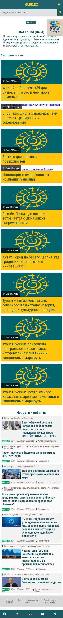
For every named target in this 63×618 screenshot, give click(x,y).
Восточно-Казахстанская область (45, 590)
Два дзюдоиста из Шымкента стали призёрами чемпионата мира (40, 474)
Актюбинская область (47, 441)
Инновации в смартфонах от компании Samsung (25, 177)
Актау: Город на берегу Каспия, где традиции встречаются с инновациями (30, 261)
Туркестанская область (48, 482)
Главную (7, 42)
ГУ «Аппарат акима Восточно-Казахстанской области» (26, 575)
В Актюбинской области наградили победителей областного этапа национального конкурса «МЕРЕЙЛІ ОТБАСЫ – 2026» (39, 429)
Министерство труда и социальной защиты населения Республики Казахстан (31, 447)
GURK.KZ (31, 4)
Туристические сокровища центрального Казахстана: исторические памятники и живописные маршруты (25, 351)
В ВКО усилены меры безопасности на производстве (41, 580)
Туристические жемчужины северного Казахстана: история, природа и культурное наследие (28, 305)
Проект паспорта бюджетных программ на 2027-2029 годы (28, 454)
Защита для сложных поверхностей (19, 159)
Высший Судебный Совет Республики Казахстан (24, 515)
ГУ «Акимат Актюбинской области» (18, 418)
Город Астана (43, 461)
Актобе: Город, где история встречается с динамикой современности (24, 218)
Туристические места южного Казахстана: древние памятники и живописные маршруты (30, 396)
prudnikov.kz (50, 602)
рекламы (31, 600)
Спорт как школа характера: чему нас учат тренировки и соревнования (30, 118)
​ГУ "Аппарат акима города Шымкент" (19, 466)
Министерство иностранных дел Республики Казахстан (27, 546)
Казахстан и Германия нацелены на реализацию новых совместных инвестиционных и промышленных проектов (38, 557)
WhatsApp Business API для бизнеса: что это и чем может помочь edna (26, 92)
